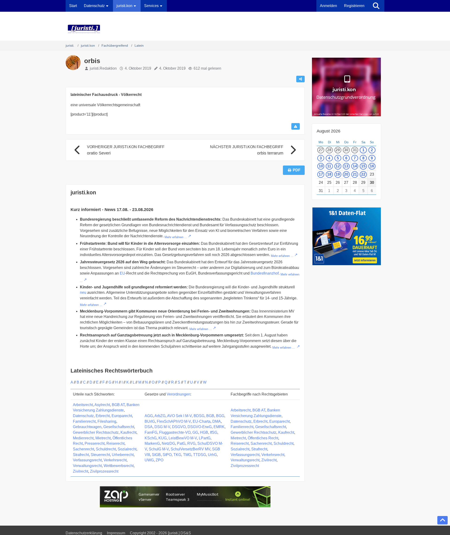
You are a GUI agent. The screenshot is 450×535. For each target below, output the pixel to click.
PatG (181, 443)
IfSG (213, 432)
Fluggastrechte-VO (175, 432)
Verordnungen (178, 394)
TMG (187, 455)
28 (329, 150)
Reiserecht (115, 443)
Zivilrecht (80, 471)
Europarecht (122, 416)
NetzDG (168, 443)
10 (321, 166)
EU (122, 273)
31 (355, 150)
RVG (191, 443)
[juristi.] (225, 29)
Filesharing (107, 421)
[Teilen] (300, 79)
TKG (177, 455)
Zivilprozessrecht (104, 471)
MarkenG (152, 443)
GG (195, 432)
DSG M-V (162, 427)
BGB (210, 416)
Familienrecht (84, 421)
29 (338, 150)
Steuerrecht (100, 455)
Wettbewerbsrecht (119, 466)
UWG (149, 460)
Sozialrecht (127, 449)
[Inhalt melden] (295, 126)
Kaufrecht (128, 432)
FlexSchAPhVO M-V (174, 421)
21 (355, 174)
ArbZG (159, 416)
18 (329, 174)
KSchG (151, 438)
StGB (156, 455)
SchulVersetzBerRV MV (190, 449)
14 (355, 166)
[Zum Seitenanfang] (442, 520)
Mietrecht (103, 438)
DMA (216, 421)
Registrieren (354, 6)
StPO (167, 455)
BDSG (199, 416)
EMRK (219, 427)
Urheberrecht (123, 455)
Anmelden (328, 6)
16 (372, 166)
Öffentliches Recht (263, 438)
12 (338, 166)
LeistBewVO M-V (183, 438)
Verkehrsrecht (115, 460)
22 (363, 174)
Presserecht (95, 443)
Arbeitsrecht (83, 405)
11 (329, 166)
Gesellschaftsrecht (118, 427)
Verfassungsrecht (87, 460)
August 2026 (328, 131)
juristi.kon (83, 192)
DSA (149, 427)
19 (338, 174)
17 (321, 174)
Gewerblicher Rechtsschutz (96, 432)
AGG (149, 416)
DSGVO (179, 427)
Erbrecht (103, 416)
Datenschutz (83, 416)
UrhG (212, 455)
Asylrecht (102, 405)
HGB (204, 432)
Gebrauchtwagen (87, 427)
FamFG (151, 432)
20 (346, 174)
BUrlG (150, 421)
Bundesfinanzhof (265, 273)
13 (346, 166)
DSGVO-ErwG (200, 427)
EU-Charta (201, 421)
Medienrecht (83, 438)
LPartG (204, 438)
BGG (220, 416)
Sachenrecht (83, 449)
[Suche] (376, 6)
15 (363, 166)
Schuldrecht (106, 449)
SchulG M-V (159, 449)
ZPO (159, 460)
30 (346, 150)
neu (83, 292)
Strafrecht (81, 455)
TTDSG (199, 455)
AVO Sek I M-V (179, 416)
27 (321, 150)
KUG (162, 438)
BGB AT (118, 405)
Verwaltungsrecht (87, 466)
